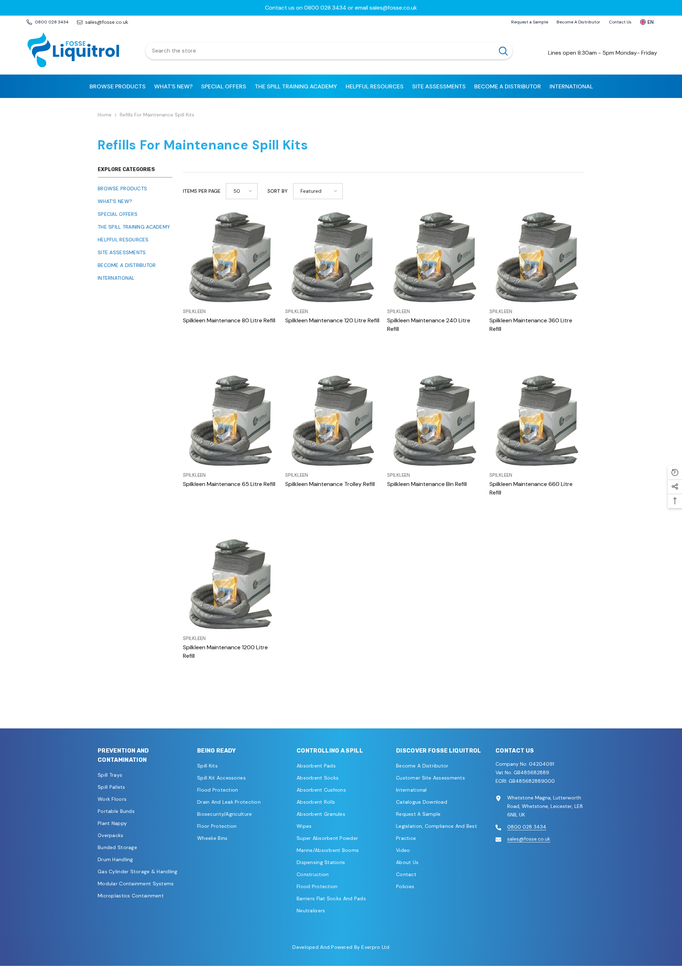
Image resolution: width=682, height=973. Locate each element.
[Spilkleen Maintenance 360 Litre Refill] (537, 257)
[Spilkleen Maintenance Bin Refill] (434, 420)
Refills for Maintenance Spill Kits (157, 114)
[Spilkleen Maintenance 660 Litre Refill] (537, 420)
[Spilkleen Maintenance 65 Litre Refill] (230, 420)
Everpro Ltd (375, 947)
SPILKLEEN (194, 311)
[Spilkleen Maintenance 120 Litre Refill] (332, 257)
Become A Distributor (578, 22)
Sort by (277, 191)
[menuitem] (135, 188)
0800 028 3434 (325, 7)
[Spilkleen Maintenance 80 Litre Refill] (230, 257)
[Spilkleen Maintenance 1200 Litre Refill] (230, 584)
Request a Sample (529, 22)
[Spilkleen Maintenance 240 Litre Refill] (434, 257)
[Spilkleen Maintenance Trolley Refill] (332, 420)
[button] (242, 191)
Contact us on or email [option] (341, 7)
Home (105, 114)
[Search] (329, 50)
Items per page (202, 191)
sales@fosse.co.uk (393, 7)
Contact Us (620, 22)
